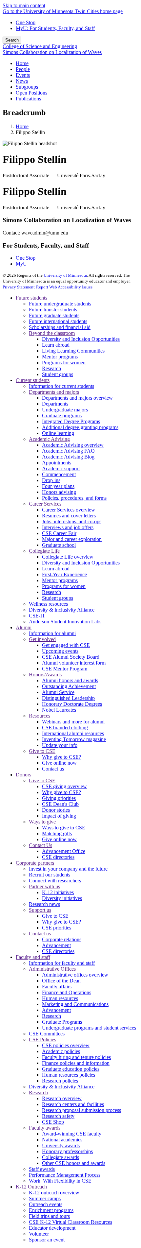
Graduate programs (62, 415)
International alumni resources (73, 733)
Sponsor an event (47, 1239)
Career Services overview (68, 509)
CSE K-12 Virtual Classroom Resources (70, 1222)
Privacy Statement (19, 287)
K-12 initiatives (58, 892)
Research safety (58, 1116)
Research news (44, 904)
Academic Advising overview (73, 445)
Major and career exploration (72, 539)
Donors (23, 774)
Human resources (60, 998)
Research (51, 368)
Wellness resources (48, 604)
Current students (33, 380)
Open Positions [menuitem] (31, 92)
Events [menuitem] (23, 75)
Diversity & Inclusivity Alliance (61, 610)
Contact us (53, 768)
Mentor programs (60, 356)
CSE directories (58, 857)
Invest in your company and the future (68, 869)
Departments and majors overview (77, 398)
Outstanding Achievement (69, 686)
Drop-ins (51, 480)
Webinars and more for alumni (73, 721)
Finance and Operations (66, 992)
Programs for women (64, 362)
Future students (31, 298)
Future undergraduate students (60, 303)
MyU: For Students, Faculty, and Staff (55, 28)
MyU (21, 264)
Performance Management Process (64, 1175)
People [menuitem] (23, 69)
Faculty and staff (33, 957)
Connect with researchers (55, 880)
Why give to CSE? (61, 757)
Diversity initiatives (62, 898)
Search (12, 40)
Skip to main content (24, 5)
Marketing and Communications (75, 1004)
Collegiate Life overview (67, 557)
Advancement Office (63, 851)
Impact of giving (59, 816)
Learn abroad (56, 345)
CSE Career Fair (59, 533)
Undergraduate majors (65, 409)
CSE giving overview (64, 786)
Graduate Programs (62, 1022)
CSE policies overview (66, 1045)
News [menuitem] (22, 81)
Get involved (42, 639)
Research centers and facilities (73, 1104)
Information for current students (61, 386)
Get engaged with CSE (66, 645)
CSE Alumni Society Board (70, 657)
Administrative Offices (52, 969)
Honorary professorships (67, 1151)
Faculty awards (44, 1128)
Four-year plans (58, 486)
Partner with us (44, 886)
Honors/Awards (45, 674)
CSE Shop (53, 1122)
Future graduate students (54, 315)
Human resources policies (68, 1075)
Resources (39, 716)
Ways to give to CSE (63, 827)
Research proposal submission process (81, 1110)
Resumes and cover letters (69, 515)
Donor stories (56, 810)
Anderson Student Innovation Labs (65, 621)
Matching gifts (57, 833)
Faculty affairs (56, 986)
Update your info (59, 745)
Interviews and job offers (67, 527)
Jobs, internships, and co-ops (71, 521)
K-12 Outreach (31, 1186)
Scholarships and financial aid (60, 327)
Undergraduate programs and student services (89, 1028)
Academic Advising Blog (68, 456)
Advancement (56, 945)
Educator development (52, 1228)
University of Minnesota (65, 275)
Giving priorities (59, 798)
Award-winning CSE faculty (71, 1133)
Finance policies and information (76, 1063)
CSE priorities (56, 927)
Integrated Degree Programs (71, 421)
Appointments (56, 462)
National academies (62, 1139)
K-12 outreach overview (54, 1192)
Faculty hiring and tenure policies (76, 1057)
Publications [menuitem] (28, 98)
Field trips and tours (49, 1216)
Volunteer (39, 1234)
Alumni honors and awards (70, 680)
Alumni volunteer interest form (74, 663)
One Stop (25, 22)
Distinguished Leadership (68, 698)
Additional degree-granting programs (80, 427)
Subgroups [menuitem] (27, 87)
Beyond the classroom (52, 333)
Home (22, 126)
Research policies (60, 1080)
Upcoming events (60, 651)
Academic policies (61, 1051)
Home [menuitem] (22, 63)
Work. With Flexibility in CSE (60, 1181)
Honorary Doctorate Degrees (72, 704)
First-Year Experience (64, 574)
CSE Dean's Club (60, 804)
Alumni (23, 627)
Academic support (61, 468)
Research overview (62, 1098)
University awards (61, 1145)
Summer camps (45, 1198)
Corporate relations (61, 939)
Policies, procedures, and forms (74, 498)
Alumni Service (58, 692)
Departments (55, 404)
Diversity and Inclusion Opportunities (81, 339)
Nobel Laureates (59, 710)
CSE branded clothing (65, 727)
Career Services (45, 504)
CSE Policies (42, 1039)
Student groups (57, 374)
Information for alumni (52, 633)
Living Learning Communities (73, 351)
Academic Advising (49, 439)
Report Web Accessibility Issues (64, 287)
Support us (40, 910)
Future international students (58, 321)
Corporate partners (35, 863)
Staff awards (42, 1169)
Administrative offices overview (75, 975)
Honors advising (59, 492)
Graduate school (59, 545)
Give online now (59, 763)
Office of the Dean (61, 980)
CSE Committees (47, 1033)
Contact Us (40, 845)
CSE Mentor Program (64, 668)
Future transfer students (53, 309)
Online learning (58, 433)
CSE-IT (37, 615)
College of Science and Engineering (40, 46)
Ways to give (42, 821)
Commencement (59, 474)
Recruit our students (49, 874)
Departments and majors (54, 392)
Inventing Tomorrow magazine (74, 739)
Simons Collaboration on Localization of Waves (52, 52)
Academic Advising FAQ (68, 451)
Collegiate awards (60, 1157)
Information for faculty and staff (62, 963)
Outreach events (45, 1204)
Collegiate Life (44, 551)
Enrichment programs (51, 1210)
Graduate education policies (70, 1069)
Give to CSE (42, 751)
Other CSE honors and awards (73, 1163)
